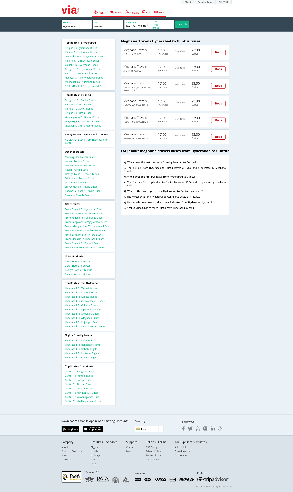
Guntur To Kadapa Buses (79, 380)
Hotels (94, 451)
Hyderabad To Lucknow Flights (82, 353)
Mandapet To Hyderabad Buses (82, 81)
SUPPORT (223, 2)
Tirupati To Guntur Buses (79, 112)
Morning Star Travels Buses (80, 157)
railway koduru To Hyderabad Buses (85, 56)
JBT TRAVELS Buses (76, 182)
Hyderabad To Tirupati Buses (81, 288)
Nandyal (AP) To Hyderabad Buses (84, 77)
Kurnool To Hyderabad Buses (81, 73)
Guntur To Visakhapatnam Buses (83, 401)
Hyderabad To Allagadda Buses (82, 318)
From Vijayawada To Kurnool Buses (84, 247)
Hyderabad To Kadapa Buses (81, 296)
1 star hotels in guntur (77, 261)
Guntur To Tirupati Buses (79, 384)
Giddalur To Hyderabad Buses (81, 64)
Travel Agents (182, 451)
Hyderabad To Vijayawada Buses (83, 309)
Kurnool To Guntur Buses (79, 108)
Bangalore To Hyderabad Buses (82, 69)
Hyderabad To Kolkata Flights (81, 349)
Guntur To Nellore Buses (78, 388)
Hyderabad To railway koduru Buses (85, 301)
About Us (66, 447)
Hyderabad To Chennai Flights (81, 357)
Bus (93, 459)
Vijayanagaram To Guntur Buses (83, 121)
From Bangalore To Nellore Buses (84, 234)
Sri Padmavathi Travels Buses (81, 186)
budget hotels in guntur (78, 270)
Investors (66, 459)
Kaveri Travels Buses (76, 169)
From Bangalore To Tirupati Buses (84, 213)
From (65, 22)
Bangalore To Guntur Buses (80, 100)
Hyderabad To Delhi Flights (80, 340)
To (96, 22)
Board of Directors (71, 451)
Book (218, 52)
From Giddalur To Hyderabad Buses (84, 238)
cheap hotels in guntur (78, 274)
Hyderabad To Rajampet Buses (82, 322)
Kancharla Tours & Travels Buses (83, 190)
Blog (128, 451)
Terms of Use (153, 455)
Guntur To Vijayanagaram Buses (83, 397)
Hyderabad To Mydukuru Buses (82, 313)
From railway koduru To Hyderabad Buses (88, 226)
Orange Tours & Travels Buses (82, 174)
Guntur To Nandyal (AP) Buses (82, 392)
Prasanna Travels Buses (78, 195)
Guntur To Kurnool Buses (79, 375)
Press (64, 455)
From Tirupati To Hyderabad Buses (84, 209)
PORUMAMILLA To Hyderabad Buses (85, 86)
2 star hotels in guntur (77, 265)
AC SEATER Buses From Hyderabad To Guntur (86, 141)
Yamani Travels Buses (77, 161)
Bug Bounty (152, 459)
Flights (94, 447)
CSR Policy (151, 447)
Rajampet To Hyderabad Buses (82, 60)
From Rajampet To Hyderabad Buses (85, 230)
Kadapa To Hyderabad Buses (81, 52)
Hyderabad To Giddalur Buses (81, 305)
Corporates (181, 455)
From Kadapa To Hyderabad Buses (84, 217)
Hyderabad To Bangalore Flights (82, 344)
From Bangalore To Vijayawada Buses (86, 222)
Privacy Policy (153, 451)
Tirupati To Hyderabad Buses (81, 48)
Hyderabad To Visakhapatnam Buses (85, 326)
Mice (93, 463)
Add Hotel (180, 447)
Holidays (95, 455)
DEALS (188, 2)
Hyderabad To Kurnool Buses (81, 292)
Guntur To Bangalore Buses (80, 371)
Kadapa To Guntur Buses (79, 104)
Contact (130, 447)
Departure (131, 22)
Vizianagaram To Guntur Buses (82, 117)
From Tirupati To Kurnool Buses (82, 243)
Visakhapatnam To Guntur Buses (83, 125)
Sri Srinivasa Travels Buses (79, 178)
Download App (205, 2)
